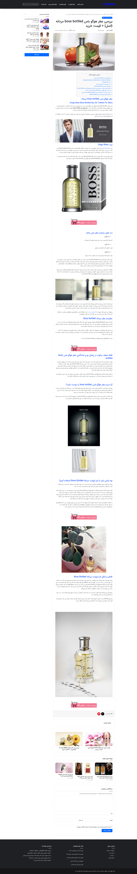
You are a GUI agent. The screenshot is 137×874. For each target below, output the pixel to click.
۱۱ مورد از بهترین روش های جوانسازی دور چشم (33, 33)
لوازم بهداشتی (63, 4)
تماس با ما (111, 853)
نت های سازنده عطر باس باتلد (104, 84)
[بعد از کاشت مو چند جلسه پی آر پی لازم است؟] (44, 20)
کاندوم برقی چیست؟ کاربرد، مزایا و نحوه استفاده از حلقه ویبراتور (32, 26)
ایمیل (110, 820)
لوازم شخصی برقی (52, 4)
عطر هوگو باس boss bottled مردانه (103, 78)
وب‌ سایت (81, 820)
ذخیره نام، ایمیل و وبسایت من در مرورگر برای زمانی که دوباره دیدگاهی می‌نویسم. (94, 827)
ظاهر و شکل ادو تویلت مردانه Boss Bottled (101, 94)
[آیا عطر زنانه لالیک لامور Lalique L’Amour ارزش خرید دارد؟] (64, 768)
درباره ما (112, 855)
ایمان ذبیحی (108, 30)
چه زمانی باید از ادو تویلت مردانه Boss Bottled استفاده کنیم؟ (97, 92)
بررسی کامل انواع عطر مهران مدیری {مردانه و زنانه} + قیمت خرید (104, 777)
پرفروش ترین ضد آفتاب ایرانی (76, 861)
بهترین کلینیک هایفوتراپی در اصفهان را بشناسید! (40, 850)
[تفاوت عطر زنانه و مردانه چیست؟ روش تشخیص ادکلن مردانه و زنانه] (44, 47)
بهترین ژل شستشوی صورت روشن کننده (74, 854)
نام (111, 813)
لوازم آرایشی (72, 4)
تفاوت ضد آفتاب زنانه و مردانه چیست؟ (42, 860)
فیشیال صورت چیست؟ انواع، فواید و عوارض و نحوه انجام (32, 40)
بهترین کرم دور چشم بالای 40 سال (76, 850)
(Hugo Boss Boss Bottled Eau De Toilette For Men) (97, 80)
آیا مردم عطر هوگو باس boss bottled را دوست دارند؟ (98, 90)
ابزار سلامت (43, 4)
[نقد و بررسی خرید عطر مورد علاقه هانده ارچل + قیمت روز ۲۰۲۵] (84, 769)
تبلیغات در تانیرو (110, 850)
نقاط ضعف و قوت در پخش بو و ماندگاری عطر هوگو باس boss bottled (94, 88)
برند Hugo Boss (107, 82)
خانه (110, 14)
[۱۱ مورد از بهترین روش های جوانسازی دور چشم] (44, 34)
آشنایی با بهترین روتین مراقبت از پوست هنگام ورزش (39, 853)
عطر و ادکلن (80, 4)
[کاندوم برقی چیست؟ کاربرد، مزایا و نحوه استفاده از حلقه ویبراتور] (44, 27)
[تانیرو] (109, 4)
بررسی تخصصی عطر (98, 14)
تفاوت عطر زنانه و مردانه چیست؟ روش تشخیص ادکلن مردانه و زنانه (32, 47)
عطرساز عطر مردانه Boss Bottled (103, 86)
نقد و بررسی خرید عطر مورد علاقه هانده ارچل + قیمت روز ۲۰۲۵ (85, 777)
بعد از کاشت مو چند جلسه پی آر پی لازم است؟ (32, 19)
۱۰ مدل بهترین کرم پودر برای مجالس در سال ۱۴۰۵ (40, 858)
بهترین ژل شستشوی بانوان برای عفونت (75, 857)
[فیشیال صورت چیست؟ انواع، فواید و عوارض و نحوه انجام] (44, 41)
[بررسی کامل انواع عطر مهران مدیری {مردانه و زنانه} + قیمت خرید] (103, 769)
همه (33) (36, 55)
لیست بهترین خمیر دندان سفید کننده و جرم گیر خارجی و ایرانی (37, 855)
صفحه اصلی (111, 858)
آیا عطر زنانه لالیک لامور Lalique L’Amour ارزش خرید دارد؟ (65, 775)
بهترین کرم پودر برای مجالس (77, 864)
